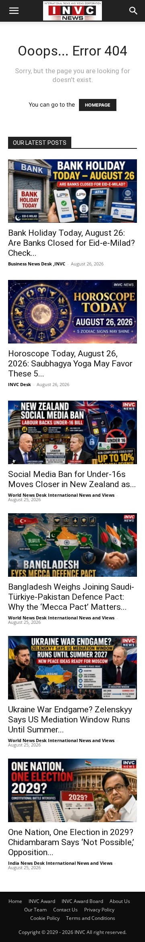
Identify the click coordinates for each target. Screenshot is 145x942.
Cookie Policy (45, 918)
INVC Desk (19, 384)
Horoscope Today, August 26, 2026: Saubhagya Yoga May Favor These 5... (70, 363)
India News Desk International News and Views (60, 863)
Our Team (35, 909)
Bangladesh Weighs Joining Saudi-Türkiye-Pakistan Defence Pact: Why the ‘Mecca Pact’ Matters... (71, 597)
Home (15, 901)
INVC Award (42, 901)
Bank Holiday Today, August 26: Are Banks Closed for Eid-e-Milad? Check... (71, 243)
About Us (120, 901)
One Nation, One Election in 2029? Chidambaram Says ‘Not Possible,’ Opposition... (71, 842)
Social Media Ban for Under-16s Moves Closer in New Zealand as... (72, 479)
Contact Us (65, 909)
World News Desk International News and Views (61, 495)
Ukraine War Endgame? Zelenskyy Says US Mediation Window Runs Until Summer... (70, 719)
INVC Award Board (82, 901)
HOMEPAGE (97, 105)
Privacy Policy (99, 909)
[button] (14, 11)
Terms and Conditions (90, 918)
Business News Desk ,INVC (36, 264)
